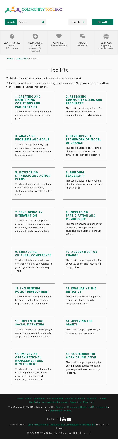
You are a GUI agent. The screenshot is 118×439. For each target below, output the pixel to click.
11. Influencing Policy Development (32, 290)
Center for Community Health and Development (81, 407)
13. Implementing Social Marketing (29, 323)
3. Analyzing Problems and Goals (32, 138)
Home (10, 58)
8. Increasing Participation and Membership (81, 215)
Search (11, 22)
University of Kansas (60, 410)
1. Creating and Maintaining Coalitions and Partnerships (28, 101)
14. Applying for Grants (79, 323)
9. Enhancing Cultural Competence (33, 253)
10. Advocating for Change (81, 253)
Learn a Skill (22, 58)
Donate (103, 22)
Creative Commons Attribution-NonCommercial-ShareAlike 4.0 (61, 424)
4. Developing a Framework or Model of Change (83, 139)
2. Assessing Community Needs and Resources (84, 99)
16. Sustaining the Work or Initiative (81, 356)
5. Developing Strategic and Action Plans (33, 175)
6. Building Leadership (75, 174)
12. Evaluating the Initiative (81, 290)
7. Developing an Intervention (29, 214)
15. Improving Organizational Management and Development (29, 359)
